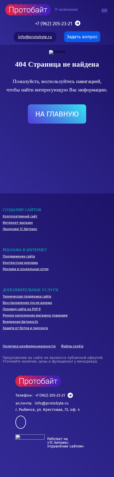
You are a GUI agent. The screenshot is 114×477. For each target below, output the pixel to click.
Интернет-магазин (18, 223)
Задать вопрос (82, 37)
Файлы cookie (72, 346)
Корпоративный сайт (20, 216)
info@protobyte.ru (35, 37)
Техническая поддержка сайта (27, 296)
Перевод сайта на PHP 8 (22, 309)
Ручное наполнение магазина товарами (35, 315)
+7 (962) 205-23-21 (53, 24)
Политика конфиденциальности (29, 346)
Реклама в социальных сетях (26, 269)
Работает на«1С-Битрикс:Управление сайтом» (65, 443)
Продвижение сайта (19, 256)
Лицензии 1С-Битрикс (20, 229)
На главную (57, 114)
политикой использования (43, 455)
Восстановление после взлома (27, 303)
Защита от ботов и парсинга (25, 328)
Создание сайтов (22, 210)
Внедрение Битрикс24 (20, 322)
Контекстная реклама (20, 263)
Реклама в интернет (25, 250)
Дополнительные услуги (30, 290)
